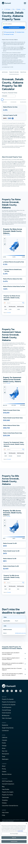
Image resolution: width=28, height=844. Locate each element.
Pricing (4, 768)
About (3, 766)
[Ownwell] (6, 3)
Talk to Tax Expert (7, 718)
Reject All (14, 837)
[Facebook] (3, 690)
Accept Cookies (14, 841)
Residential (5, 725)
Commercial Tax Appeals (8, 704)
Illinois (3, 748)
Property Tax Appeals (7, 699)
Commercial (5, 730)
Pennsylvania (5, 753)
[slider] (2, 99)
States (3, 735)
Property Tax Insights (7, 792)
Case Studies (5, 789)
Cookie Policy (20, 830)
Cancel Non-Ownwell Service (10, 805)
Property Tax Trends (7, 794)
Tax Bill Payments (6, 707)
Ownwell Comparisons (8, 784)
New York (4, 751)
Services (4, 696)
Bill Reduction (5, 715)
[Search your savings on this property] (23, 302)
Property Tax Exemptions (8, 702)
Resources (4, 778)
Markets (4, 722)
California (4, 737)
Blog (3, 786)
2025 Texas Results (7, 781)
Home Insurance (6, 712)
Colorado (4, 740)
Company (4, 763)
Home (3, 9)
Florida (4, 743)
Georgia (4, 745)
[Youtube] (20, 690)
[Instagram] (12, 690)
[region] (14, 833)
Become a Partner (7, 774)
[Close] (26, 823)
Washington (5, 759)
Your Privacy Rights (14, 833)
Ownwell (8, 234)
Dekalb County (19, 9)
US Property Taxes (8, 9)
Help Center (5, 812)
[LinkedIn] (7, 690)
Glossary (4, 803)
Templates (5, 800)
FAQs (3, 815)
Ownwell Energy (6, 710)
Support (4, 810)
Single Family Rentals (7, 728)
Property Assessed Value (9, 92)
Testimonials (5, 797)
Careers (4, 771)
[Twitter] (16, 690)
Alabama (14, 9)
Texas (3, 756)
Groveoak (24, 9)
